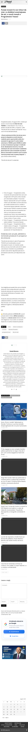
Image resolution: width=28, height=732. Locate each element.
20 (24, 709)
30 (10, 714)
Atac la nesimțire (6, 725)
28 (3, 714)
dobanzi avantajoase (17, 326)
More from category (6, 397)
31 (14, 714)
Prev (3, 572)
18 (17, 709)
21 (3, 711)
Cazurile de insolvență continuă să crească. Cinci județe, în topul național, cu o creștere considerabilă (14, 565)
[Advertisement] (14, 36)
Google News (15, 636)
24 (14, 711)
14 (3, 709)
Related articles (5, 395)
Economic (3, 6)
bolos (9, 326)
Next (6, 572)
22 (7, 711)
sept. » (7, 717)
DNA (16, 725)
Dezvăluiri (18, 723)
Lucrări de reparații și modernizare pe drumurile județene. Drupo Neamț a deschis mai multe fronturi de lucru (13, 538)
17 (14, 709)
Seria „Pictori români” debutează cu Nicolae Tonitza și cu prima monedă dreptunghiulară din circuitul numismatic (14, 424)
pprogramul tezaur (6, 332)
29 (7, 714)
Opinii (22, 726)
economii (4, 329)
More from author (15, 395)
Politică (22, 725)
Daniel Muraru (4, 19)
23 (10, 711)
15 (7, 709)
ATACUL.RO (17, 314)
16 (10, 709)
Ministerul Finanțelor (13, 329)
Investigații (8, 723)
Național (7, 726)
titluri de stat (15, 332)
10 (14, 706)
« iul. (3, 717)
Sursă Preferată (15, 631)
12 (20, 706)
